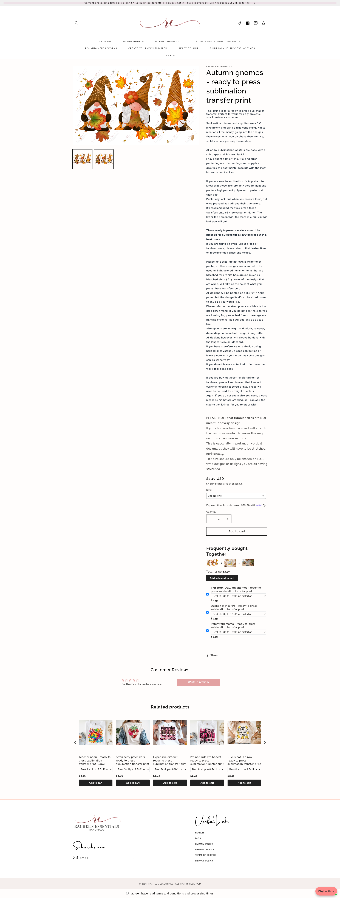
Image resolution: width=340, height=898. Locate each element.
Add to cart (95, 782)
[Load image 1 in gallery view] (82, 159)
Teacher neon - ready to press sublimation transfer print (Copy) (95, 760)
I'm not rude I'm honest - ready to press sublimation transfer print (207, 760)
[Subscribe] (132, 858)
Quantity (211, 511)
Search (199, 833)
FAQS (198, 838)
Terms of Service (205, 855)
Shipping (211, 484)
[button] (76, 23)
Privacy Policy (204, 861)
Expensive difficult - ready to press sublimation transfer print (169, 760)
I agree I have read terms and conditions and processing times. (171, 893)
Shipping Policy (204, 849)
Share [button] (214, 655)
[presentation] (75, 742)
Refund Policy (204, 844)
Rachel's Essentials (160, 884)
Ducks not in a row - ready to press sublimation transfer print (234, 607)
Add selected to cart (222, 578)
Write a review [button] (198, 682)
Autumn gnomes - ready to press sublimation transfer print (236, 589)
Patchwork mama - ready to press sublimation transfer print (233, 625)
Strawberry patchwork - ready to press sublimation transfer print (132, 760)
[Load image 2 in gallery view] (104, 159)
